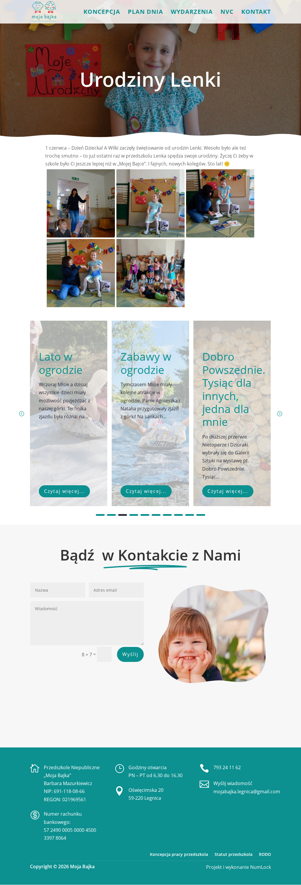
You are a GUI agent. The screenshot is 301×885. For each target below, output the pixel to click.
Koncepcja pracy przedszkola (179, 854)
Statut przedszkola (233, 854)
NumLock (260, 867)
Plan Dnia (145, 13)
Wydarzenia (192, 13)
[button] (279, 413)
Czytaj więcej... (64, 491)
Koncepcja (101, 13)
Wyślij (130, 654)
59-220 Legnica (144, 798)
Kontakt (256, 13)
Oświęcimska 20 (145, 790)
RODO (265, 854)
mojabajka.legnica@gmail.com (246, 791)
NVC (227, 13)
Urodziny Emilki (225, 363)
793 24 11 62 (227, 767)
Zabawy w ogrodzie (64, 363)
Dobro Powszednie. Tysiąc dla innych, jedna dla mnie (152, 389)
